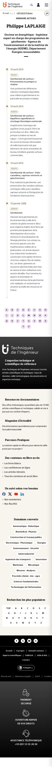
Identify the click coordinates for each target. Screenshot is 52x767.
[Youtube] (16, 494)
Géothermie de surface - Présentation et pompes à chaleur (23, 82)
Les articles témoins (14, 472)
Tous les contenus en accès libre (21, 476)
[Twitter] (10, 494)
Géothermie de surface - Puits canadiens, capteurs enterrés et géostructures (26, 175)
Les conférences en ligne (17, 468)
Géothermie (16, 213)
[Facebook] (4, 494)
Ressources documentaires (22, 399)
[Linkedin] (22, 494)
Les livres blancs (12, 463)
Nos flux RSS (10, 504)
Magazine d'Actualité (18, 420)
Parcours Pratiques (17, 440)
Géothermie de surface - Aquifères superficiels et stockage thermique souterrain (26, 119)
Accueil (6, 13)
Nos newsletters (12, 500)
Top (8, 608)
